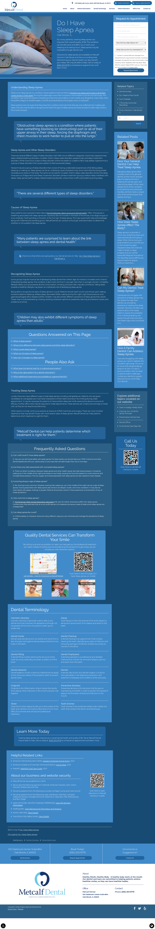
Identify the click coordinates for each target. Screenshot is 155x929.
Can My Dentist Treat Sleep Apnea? (130, 289)
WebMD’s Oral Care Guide (31, 769)
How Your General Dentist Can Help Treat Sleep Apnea (128, 164)
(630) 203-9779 (63, 65)
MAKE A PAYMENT (123, 3)
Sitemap (20, 909)
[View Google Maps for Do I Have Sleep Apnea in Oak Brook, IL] (43, 574)
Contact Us (146, 8)
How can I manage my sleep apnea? (29, 357)
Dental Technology (100, 8)
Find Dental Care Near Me (130, 426)
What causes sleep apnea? (24, 349)
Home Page (61, 765)
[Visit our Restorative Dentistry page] (33, 596)
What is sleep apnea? (22, 341)
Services (112, 8)
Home (65, 8)
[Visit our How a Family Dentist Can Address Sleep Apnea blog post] (130, 345)
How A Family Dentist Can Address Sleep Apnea (130, 351)
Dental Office (124, 422)
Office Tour (136, 8)
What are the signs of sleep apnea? (28, 353)
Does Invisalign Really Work (130, 407)
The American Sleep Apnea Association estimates (34, 502)
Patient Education (124, 8)
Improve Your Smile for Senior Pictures (128, 412)
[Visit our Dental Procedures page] (86, 596)
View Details (33, 813)
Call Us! (143, 3)
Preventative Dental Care (129, 417)
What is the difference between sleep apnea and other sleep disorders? (44, 345)
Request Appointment (77, 858)
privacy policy (133, 67)
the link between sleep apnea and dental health (67, 213)
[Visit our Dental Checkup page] (60, 596)
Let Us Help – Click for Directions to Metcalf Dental (43, 576)
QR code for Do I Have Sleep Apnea (22, 835)
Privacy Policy (12, 909)
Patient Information (83, 8)
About (72, 8)
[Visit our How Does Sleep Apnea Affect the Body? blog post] (130, 219)
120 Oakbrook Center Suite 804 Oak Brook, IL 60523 (92, 3)
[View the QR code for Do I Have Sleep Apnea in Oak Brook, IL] (83, 570)
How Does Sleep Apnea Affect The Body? (128, 225)
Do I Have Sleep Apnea (29, 830)
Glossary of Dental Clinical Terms (56, 761)
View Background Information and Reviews (43, 809)
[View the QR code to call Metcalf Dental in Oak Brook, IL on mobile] (131, 464)
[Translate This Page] (151, 925)
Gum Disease (124, 99)
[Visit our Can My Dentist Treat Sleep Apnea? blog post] (130, 285)
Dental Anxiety (125, 92)
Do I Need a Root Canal (129, 95)
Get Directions (25, 858)
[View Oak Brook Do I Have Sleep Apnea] (26, 74)
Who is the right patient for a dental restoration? (34, 372)
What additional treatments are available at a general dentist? (40, 377)
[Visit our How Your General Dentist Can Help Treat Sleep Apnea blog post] (130, 158)
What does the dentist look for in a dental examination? (37, 368)
